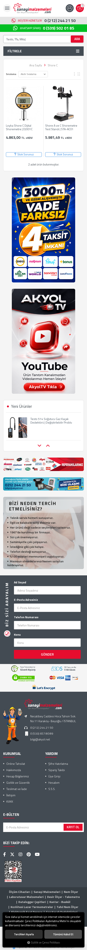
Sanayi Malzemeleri (47, 892)
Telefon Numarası (26, 617)
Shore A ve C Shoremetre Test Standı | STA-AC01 (61, 127)
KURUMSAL (12, 753)
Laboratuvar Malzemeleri (26, 897)
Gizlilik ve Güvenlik (18, 782)
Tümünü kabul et (63, 934)
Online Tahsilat (15, 763)
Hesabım (54, 782)
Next (48, 446)
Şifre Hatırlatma (58, 763)
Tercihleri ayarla (24, 934)
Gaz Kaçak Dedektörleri (61, 912)
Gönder (47, 654)
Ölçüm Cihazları (19, 892)
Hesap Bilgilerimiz (17, 776)
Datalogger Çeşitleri (32, 902)
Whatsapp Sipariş (47, 28)
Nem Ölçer (71, 892)
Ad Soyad (20, 582)
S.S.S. (51, 789)
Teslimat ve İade (16, 789)
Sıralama (11, 74)
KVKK (9, 801)
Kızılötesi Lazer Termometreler (32, 907)
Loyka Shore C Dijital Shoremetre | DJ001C (19, 127)
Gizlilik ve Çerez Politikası (45, 943)
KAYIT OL (73, 827)
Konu (17, 634)
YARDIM (51, 753)
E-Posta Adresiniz (26, 600)
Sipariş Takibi (56, 770)
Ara (77, 39)
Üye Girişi (54, 776)
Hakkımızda (13, 770)
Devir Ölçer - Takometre (63, 897)
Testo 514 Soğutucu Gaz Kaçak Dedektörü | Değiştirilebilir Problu (51, 420)
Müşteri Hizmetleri (47, 20)
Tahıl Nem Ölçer (67, 907)
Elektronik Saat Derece (26, 912)
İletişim (10, 795)
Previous (39, 446)
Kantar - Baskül (59, 902)
